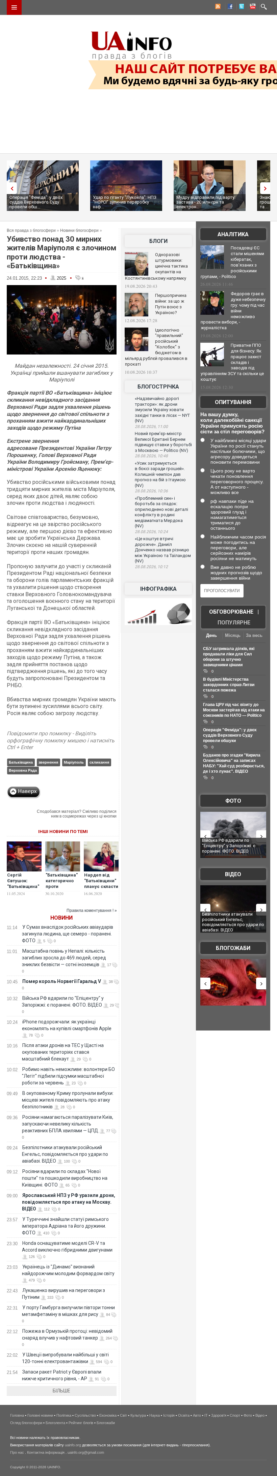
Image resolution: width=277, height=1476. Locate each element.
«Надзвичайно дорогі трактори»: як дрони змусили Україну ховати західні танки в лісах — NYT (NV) (162, 409)
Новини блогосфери (79, 230)
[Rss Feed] (217, 7)
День (211, 635)
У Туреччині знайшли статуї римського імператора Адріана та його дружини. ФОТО (65, 1226)
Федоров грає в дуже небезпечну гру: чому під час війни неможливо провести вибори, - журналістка (233, 310)
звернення (48, 762)
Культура (138, 1415)
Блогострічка (158, 386)
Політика (63, 1415)
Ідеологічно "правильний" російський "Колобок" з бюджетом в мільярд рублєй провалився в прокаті (156, 347)
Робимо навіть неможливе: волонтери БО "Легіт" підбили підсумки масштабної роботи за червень (68, 1076)
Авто (197, 1415)
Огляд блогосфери (26, 1423)
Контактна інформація (46, 1452)
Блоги (158, 241)
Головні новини (40, 1415)
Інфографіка (158, 589)
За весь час (254, 636)
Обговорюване (231, 612)
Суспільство (85, 1415)
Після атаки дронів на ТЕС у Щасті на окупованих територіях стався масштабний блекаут (63, 1052)
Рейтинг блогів (81, 1423)
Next (267, 188)
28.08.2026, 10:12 (151, 566)
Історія (169, 1415)
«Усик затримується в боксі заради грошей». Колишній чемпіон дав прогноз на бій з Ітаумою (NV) (160, 474)
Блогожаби (233, 948)
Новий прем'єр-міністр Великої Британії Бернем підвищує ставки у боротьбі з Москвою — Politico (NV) (163, 442)
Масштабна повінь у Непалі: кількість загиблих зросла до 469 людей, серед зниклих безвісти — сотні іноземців (64, 957)
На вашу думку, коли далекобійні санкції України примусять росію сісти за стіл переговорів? (232, 422)
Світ (123, 1415)
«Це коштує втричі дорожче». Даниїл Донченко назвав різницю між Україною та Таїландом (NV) (163, 549)
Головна (17, 1415)
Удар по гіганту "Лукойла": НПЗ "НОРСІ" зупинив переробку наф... (124, 202)
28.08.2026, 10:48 (151, 456)
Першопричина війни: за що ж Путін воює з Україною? (170, 304)
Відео (233, 874)
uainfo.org (73, 1445)
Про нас (17, 1452)
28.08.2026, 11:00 (151, 426)
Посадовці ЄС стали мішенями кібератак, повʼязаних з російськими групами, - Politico (232, 262)
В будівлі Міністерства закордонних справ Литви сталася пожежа (228, 685)
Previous (10, 188)
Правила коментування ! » (92, 910)
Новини (61, 918)
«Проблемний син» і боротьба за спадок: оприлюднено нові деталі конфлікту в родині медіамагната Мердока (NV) (161, 512)
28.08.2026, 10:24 (151, 531)
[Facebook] (228, 7)
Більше (61, 1390)
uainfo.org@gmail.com (86, 1452)
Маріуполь (74, 762)
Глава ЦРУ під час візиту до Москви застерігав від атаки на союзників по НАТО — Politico (234, 710)
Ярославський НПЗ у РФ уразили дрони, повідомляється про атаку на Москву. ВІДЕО (68, 1202)
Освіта (184, 1415)
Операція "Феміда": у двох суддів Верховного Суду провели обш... (35, 202)
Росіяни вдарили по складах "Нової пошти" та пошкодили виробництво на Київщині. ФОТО (64, 1178)
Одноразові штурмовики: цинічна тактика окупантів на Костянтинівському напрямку (156, 266)
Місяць (233, 635)
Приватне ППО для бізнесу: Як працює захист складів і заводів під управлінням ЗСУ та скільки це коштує (232, 362)
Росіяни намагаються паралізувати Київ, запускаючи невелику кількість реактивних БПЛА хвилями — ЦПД (67, 1123)
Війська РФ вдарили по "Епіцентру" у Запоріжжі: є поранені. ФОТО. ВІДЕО (228, 845)
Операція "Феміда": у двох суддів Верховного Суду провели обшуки (230, 735)
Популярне (234, 622)
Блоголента (55, 1423)
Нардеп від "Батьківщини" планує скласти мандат (101, 883)
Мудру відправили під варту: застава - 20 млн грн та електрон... (205, 202)
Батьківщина (21, 762)
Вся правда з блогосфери (31, 230)
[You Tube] (251, 7)
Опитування (233, 402)
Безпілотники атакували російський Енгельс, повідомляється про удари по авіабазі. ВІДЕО (65, 1154)
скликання (99, 762)
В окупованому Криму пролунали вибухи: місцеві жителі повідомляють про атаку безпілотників (68, 1099)
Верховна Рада (23, 770)
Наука (154, 1415)
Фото (233, 801)
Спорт (235, 1415)
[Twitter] (240, 7)
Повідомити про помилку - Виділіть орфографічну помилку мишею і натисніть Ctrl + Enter (61, 740)
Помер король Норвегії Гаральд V (61, 981)
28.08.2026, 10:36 (151, 491)
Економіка (108, 1415)
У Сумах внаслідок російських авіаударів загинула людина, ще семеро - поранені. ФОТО (67, 933)
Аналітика (233, 234)
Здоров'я (218, 1415)
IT (206, 1415)
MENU (14, 7)
